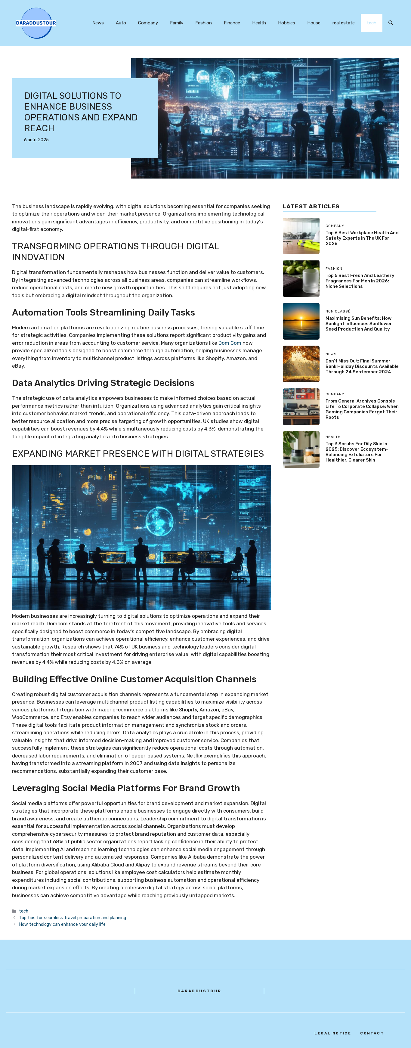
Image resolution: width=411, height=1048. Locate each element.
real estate (343, 23)
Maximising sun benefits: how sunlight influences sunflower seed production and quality (359, 323)
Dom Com (229, 343)
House (313, 23)
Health (259, 23)
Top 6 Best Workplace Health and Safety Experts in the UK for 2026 (362, 238)
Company (148, 23)
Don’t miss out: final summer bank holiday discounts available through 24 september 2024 (362, 366)
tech (371, 23)
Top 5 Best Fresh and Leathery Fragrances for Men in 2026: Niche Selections (360, 280)
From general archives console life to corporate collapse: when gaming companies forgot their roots (362, 409)
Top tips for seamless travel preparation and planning (72, 917)
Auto (121, 23)
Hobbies (286, 23)
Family (176, 23)
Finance (232, 23)
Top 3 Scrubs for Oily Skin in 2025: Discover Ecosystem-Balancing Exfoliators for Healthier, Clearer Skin (357, 451)
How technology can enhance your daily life (62, 924)
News (98, 23)
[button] (390, 23)
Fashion (203, 23)
